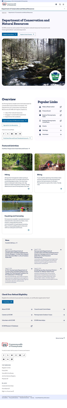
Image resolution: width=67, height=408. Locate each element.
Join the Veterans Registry (9, 376)
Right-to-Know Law (7, 391)
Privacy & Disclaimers (13, 397)
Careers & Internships (7, 385)
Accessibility (5, 397)
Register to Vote (6, 367)
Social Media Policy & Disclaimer (42, 397)
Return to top (59, 338)
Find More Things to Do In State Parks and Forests (15, 148)
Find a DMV (5, 370)
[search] (60, 4)
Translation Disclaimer (24, 397)
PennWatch (5, 388)
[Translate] (56, 4)
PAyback (4, 378)
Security (32, 397)
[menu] (63, 4)
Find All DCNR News (10, 243)
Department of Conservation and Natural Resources (18, 9)
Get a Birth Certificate (8, 373)
